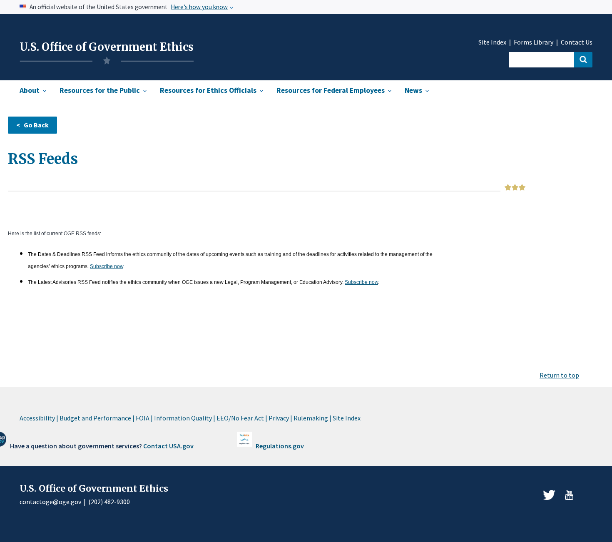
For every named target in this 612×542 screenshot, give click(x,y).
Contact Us (576, 42)
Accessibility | (39, 418)
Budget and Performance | (97, 418)
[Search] (583, 59)
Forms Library (533, 42)
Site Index (492, 42)
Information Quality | (184, 418)
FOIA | (144, 418)
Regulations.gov (280, 446)
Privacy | (280, 418)
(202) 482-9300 (109, 501)
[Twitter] (549, 495)
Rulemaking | (312, 418)
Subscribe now (106, 266)
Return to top (559, 375)
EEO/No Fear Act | (241, 418)
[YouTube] (569, 495)
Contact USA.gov (168, 446)
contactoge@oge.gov (50, 501)
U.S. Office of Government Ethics (107, 47)
